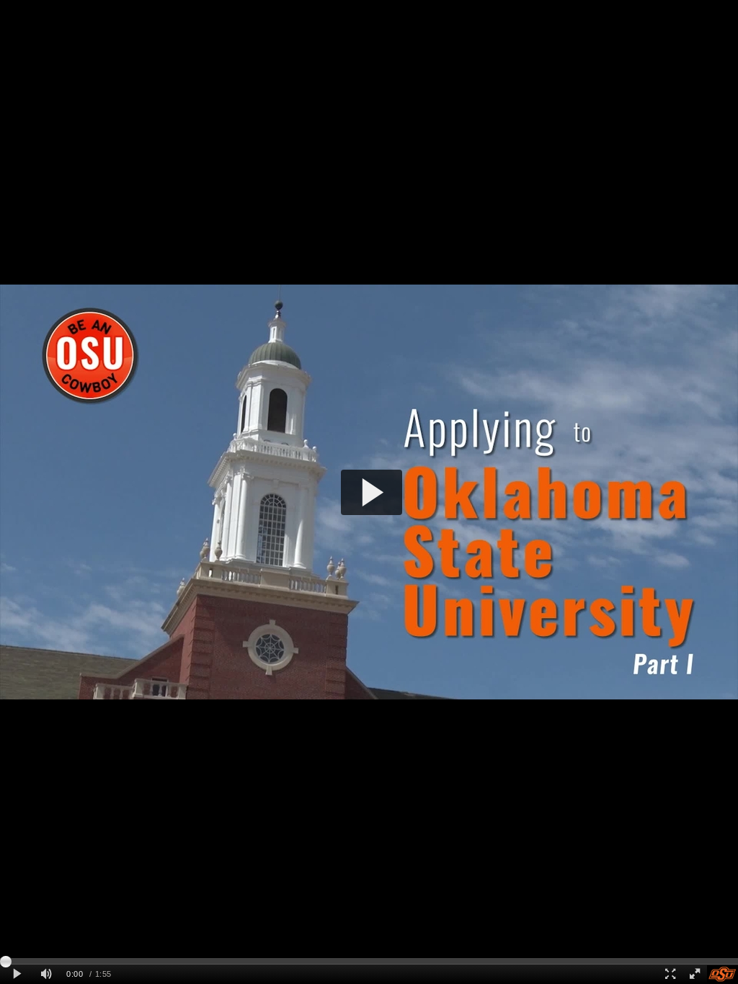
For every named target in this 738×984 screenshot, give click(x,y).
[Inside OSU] (722, 974)
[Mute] (46, 974)
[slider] (369, 961)
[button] (371, 492)
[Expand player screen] (669, 974)
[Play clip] (17, 974)
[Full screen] (695, 974)
